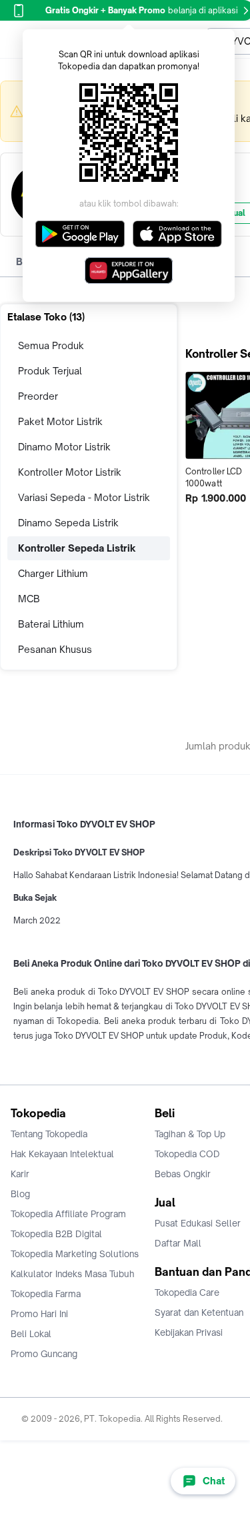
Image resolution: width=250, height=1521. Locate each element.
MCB (29, 598)
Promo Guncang (44, 1353)
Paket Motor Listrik (60, 421)
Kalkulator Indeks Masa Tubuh (73, 1273)
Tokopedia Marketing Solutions (75, 1254)
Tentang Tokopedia (49, 1134)
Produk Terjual (50, 370)
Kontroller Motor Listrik (69, 472)
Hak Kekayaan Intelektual (62, 1154)
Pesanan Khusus (55, 649)
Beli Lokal (31, 1333)
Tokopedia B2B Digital (56, 1234)
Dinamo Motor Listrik (64, 446)
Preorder (38, 396)
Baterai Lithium (51, 624)
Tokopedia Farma (46, 1293)
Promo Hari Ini (39, 1313)
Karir (20, 1174)
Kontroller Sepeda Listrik (77, 548)
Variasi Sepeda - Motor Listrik (84, 497)
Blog (20, 1194)
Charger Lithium (53, 573)
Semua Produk (51, 345)
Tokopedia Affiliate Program (68, 1214)
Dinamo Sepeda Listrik (68, 522)
